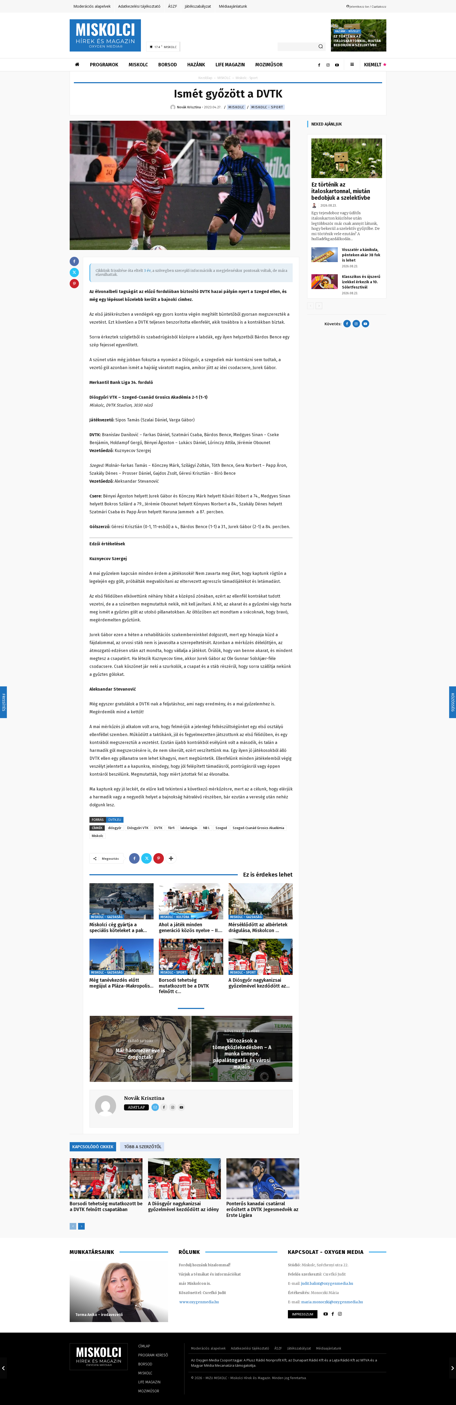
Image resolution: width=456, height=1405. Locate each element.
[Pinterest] (158, 858)
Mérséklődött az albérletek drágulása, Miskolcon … (258, 927)
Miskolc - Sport (267, 107)
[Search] (321, 47)
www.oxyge (189, 1302)
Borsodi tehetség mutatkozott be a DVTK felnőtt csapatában (106, 1206)
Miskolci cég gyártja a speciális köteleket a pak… (118, 927)
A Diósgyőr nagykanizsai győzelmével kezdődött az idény (183, 1206)
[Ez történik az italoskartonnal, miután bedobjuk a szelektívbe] (346, 158)
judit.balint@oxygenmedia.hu (327, 1283)
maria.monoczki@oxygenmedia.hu (332, 1302)
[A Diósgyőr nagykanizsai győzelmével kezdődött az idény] (261, 957)
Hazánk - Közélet (347, 31)
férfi (171, 828)
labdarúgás (188, 828)
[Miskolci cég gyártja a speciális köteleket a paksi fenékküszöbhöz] (121, 901)
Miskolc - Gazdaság (106, 917)
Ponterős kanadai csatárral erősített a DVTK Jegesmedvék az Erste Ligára (262, 1209)
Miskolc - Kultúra (174, 917)
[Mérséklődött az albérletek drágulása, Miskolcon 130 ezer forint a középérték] (261, 901)
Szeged (221, 828)
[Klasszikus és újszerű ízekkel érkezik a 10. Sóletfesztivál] (324, 281)
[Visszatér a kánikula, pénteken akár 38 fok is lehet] (324, 254)
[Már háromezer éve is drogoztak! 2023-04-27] (3, 1368)
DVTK (158, 828)
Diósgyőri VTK (137, 828)
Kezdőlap (205, 78)
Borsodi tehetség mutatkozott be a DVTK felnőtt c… (184, 985)
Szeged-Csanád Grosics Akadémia (258, 828)
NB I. (206, 828)
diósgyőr (114, 828)
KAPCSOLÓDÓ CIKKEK (92, 1146)
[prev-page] (73, 1226)
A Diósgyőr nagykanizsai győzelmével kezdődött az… (259, 983)
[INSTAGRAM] (340, 1314)
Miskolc (97, 836)
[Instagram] (328, 65)
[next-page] (81, 1226)
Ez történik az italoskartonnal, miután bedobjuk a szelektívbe (357, 40)
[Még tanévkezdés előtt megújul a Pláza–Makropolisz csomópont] (121, 957)
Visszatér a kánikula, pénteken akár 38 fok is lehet (361, 255)
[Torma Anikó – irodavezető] (119, 1291)
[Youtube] (337, 65)
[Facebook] (319, 65)
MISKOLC (224, 78)
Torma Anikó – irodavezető (99, 1315)
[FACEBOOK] (333, 1314)
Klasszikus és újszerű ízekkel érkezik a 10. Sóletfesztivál (361, 282)
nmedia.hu (209, 1302)
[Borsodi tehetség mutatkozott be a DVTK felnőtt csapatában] (191, 957)
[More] (171, 858)
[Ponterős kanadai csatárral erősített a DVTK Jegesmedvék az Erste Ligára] (262, 1178)
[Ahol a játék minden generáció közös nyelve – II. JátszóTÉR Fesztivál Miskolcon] (191, 901)
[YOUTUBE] (325, 1314)
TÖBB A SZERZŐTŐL (143, 1146)
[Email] (155, 1107)
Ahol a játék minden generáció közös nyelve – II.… (190, 927)
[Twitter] (146, 858)
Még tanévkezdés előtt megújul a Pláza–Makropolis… (121, 983)
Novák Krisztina (144, 1098)
